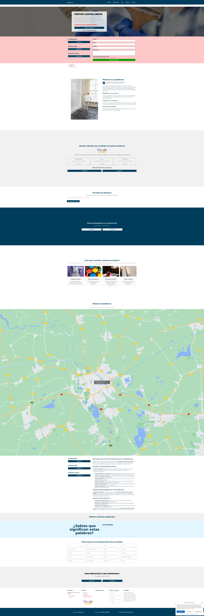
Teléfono (95, 46)
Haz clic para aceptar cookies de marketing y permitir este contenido (102, 382)
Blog (122, 2)
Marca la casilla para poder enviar (101, 56)
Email (94, 42)
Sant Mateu (71, 560)
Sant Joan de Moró (107, 560)
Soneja (70, 556)
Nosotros (85, 593)
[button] (201, 602)
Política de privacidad (88, 596)
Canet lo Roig (72, 64)
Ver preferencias (198, 611)
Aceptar (180, 611)
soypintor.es (70, 2)
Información (96, 49)
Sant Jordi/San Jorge (90, 560)
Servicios (109, 2)
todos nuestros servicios (77, 197)
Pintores (68, 5)
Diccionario (72, 596)
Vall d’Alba (123, 549)
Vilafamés (105, 549)
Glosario (127, 2)
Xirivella (112, 597)
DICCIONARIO (108, 525)
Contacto (133, 2)
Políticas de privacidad (110, 57)
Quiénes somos (116, 2)
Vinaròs (105, 545)
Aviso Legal (196, 614)
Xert (69, 545)
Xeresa (112, 601)
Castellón (72, 5)
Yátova (112, 593)
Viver (87, 545)
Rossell (123, 560)
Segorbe (105, 556)
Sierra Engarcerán (89, 556)
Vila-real (123, 545)
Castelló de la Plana (73, 66)
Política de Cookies (184, 614)
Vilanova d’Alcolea (72, 549)
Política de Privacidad (190, 614)
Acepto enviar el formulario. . (104, 57)
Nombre (95, 39)
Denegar (189, 611)
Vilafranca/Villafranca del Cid (91, 549)
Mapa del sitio (72, 595)
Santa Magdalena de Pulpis (126, 556)
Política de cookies (87, 595)
